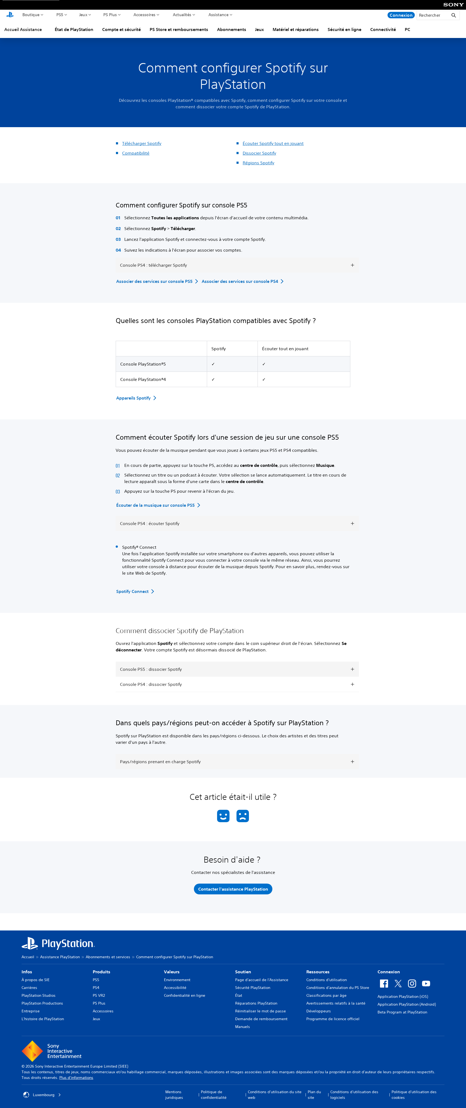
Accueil (28, 956)
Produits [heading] (101, 971)
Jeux (83, 14)
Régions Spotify (258, 162)
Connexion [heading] (389, 971)
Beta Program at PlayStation (402, 1012)
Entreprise (31, 1011)
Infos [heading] (27, 971)
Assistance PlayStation (60, 956)
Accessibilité (175, 987)
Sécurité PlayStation (252, 987)
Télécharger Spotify (141, 143)
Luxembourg (43, 1095)
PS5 (59, 14)
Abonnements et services (108, 956)
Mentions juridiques (174, 1094)
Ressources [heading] (318, 971)
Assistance (218, 14)
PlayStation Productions (42, 1003)
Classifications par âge (326, 995)
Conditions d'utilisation (326, 979)
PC (407, 29)
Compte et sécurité (121, 29)
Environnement (177, 979)
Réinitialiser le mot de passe (260, 1011)
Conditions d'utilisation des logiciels (354, 1094)
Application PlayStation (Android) (407, 1004)
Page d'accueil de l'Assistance (261, 979)
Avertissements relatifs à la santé (335, 1003)
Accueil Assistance (23, 29)
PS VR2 (99, 995)
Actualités (182, 14)
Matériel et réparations (296, 29)
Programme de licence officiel (332, 1018)
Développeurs (318, 1011)
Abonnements (231, 29)
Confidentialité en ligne (184, 995)
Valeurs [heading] (172, 971)
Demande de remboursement (261, 1018)
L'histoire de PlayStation (43, 1018)
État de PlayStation (74, 29)
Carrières (29, 987)
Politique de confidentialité (214, 1094)
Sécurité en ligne (344, 29)
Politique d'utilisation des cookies (414, 1094)
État (238, 995)
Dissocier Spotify (259, 153)
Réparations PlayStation (256, 1003)
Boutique (30, 14)
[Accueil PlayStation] (10, 15)
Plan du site (314, 1094)
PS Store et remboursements (179, 29)
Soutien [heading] (243, 971)
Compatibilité (135, 153)
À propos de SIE (36, 979)
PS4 (96, 987)
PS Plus (110, 14)
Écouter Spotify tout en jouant (273, 143)
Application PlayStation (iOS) (403, 996)
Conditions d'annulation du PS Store (337, 987)
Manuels (242, 1026)
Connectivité (383, 29)
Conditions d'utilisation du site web (274, 1094)
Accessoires (144, 14)
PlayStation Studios (39, 995)
